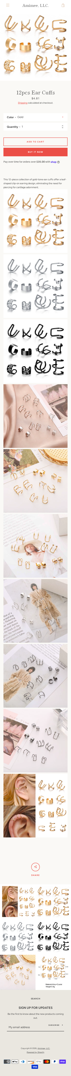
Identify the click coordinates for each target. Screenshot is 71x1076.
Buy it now (35, 152)
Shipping (22, 102)
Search (35, 999)
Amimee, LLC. (35, 5)
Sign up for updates (36, 1008)
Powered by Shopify (35, 1052)
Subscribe (53, 1025)
